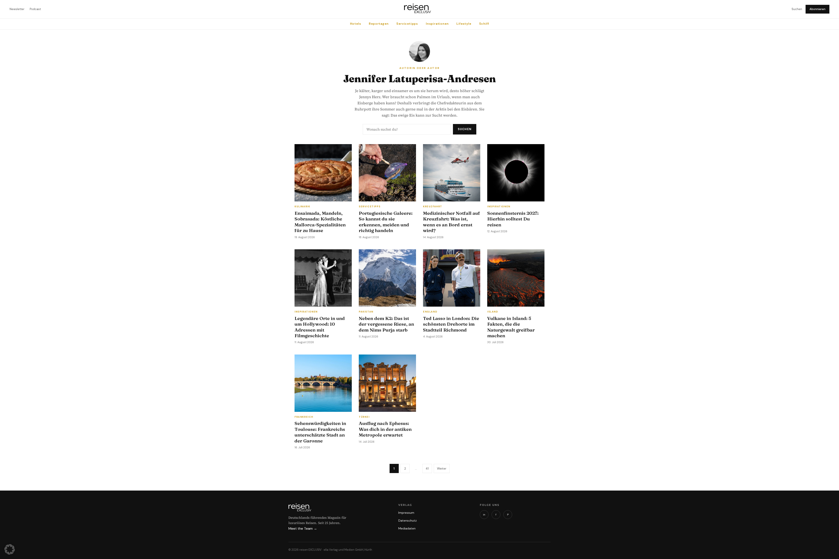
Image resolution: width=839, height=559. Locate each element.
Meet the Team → (302, 528)
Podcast (35, 9)
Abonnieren (817, 9)
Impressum (406, 513)
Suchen (797, 9)
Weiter (441, 468)
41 (427, 468)
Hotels (355, 24)
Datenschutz (407, 520)
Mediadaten (407, 528)
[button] (9, 549)
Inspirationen (437, 24)
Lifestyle (463, 24)
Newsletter (17, 9)
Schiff (484, 24)
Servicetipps (407, 24)
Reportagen (378, 24)
